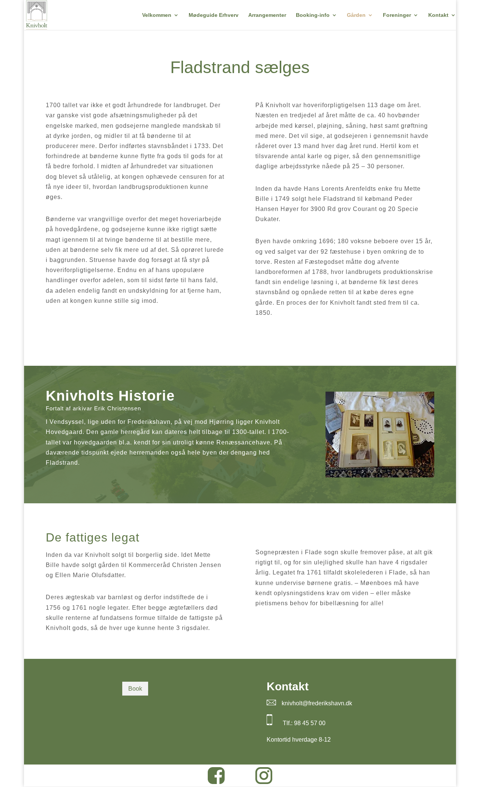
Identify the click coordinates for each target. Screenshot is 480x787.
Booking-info (313, 15)
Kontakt (438, 15)
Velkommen (156, 15)
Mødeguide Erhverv (213, 15)
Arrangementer (267, 15)
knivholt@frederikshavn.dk (317, 703)
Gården (356, 15)
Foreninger (397, 15)
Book (135, 688)
